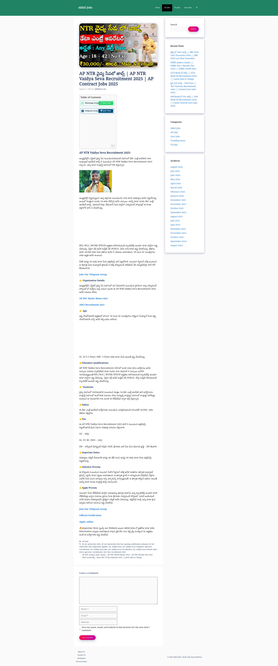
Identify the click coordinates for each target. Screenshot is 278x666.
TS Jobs (177, 8)
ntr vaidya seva (115, 547)
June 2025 (175, 225)
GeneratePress (196, 657)
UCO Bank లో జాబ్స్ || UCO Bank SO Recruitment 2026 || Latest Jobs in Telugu (183, 76)
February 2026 (177, 192)
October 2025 (177, 208)
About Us (81, 652)
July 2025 (175, 221)
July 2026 (175, 171)
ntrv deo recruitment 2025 (114, 552)
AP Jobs (167, 8)
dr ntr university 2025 (91, 544)
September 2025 (178, 212)
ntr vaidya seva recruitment (120, 549)
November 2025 (178, 204)
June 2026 (175, 175)
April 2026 (175, 183)
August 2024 (176, 245)
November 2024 (178, 233)
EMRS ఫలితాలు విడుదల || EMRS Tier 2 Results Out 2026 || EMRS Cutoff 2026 (183, 65)
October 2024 (177, 237)
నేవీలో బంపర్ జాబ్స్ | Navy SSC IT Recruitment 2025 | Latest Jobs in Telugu (112, 558)
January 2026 (177, 196)
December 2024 (178, 229)
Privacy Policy (81, 662)
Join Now (107, 103)
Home (157, 8)
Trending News (177, 140)
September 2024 (178, 241)
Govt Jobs (188, 8)
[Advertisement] (97, 129)
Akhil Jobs (85, 8)
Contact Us (81, 655)
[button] (197, 7)
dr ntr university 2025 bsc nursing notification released (125, 544)
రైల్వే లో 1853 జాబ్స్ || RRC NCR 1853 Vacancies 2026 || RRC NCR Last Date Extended (184, 55)
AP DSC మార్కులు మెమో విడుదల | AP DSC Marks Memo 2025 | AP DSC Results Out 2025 (117, 555)
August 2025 (176, 216)
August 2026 (176, 167)
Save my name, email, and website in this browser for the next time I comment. (116, 629)
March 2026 (176, 187)
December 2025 (178, 200)
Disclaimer (81, 658)
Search (173, 24)
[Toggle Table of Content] (111, 146)
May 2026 (175, 179)
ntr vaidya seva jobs (98, 549)
